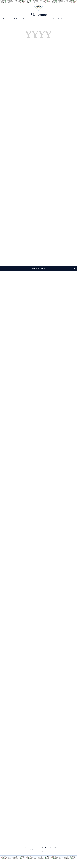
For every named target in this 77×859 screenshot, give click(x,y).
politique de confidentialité (40, 847)
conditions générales (27, 847)
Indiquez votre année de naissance (38, 26)
